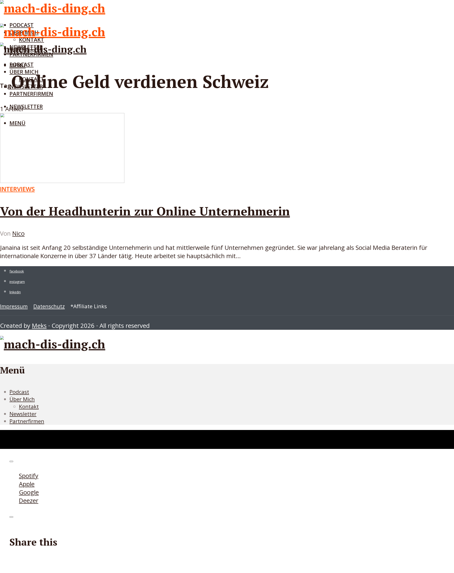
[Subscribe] (11, 461)
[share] (11, 517)
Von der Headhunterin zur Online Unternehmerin (145, 211)
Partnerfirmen (31, 93)
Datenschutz (49, 306)
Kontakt (29, 406)
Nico (18, 233)
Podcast (21, 64)
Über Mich (22, 399)
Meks (39, 325)
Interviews (17, 189)
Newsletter (26, 106)
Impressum (14, 306)
